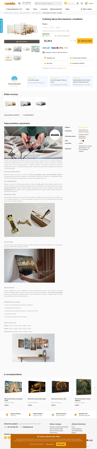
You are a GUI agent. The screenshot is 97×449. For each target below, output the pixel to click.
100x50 (45, 27)
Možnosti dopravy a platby (56, 430)
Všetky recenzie (14, 86)
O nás (73, 427)
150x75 (51, 27)
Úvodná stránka (8, 13)
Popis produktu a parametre (11, 115)
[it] (90, 440)
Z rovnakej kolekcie (28, 115)
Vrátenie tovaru (54, 432)
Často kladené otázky (77, 430)
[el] (92, 440)
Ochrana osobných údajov (56, 428)
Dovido (65, 68)
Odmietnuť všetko (50, 444)
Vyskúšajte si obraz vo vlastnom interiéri (56, 52)
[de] (87, 440)
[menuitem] (14, 9)
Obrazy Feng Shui (36, 13)
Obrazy (16, 13)
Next (37, 30)
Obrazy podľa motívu (24, 13)
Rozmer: (45, 24)
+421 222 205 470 (12, 427)
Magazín (74, 432)
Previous (2, 387)
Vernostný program (76, 428)
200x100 (58, 27)
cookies (20, 440)
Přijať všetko (61, 444)
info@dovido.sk (27, 427)
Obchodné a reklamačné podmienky (59, 427)
